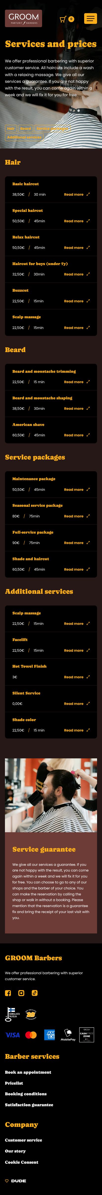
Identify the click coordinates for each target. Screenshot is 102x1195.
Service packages (52, 128)
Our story (15, 1151)
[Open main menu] (90, 18)
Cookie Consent (21, 1162)
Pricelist (14, 1083)
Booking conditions (26, 1093)
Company (21, 1125)
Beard (25, 128)
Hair (11, 128)
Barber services (32, 1056)
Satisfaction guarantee (29, 1104)
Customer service (23, 1140)
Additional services (24, 137)
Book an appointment (28, 1072)
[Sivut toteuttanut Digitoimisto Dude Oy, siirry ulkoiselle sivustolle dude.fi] (15, 1182)
